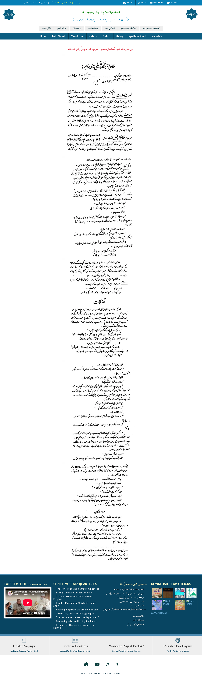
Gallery (119, 36)
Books (106, 36)
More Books (160, 612)
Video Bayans (77, 36)
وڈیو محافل (77, 28)
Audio (92, 36)
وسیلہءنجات (93, 28)
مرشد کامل (61, 28)
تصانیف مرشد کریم (128, 28)
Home (43, 36)
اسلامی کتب (110, 28)
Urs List (129, 3)
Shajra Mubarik (59, 36)
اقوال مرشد (46, 28)
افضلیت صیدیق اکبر (151, 28)
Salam (143, 3)
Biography (157, 3)
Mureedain (157, 36)
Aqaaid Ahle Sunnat (137, 36)
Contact (173, 3)
